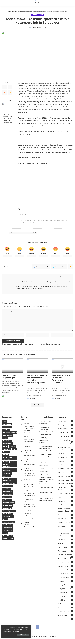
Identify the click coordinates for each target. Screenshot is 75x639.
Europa (13, 233)
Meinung (61, 515)
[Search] (71, 3)
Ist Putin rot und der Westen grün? (30, 454)
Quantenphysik (7, 505)
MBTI (59, 497)
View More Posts (65, 277)
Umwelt (60, 611)
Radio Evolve (7, 508)
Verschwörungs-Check (65, 535)
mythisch (62, 589)
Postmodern (64, 592)
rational (62, 596)
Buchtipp (61, 461)
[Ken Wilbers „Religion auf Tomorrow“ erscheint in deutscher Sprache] (37, 365)
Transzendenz (7, 530)
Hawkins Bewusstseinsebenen (30, 526)
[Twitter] (10, 87)
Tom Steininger (7, 527)
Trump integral (7, 535)
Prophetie (61, 543)
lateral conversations (9, 483)
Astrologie (6, 429)
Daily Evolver (7, 440)
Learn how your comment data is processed (44, 344)
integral (62, 581)
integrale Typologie (64, 476)
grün (14, 449)
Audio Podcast (63, 429)
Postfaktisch (7, 497)
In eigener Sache (63, 469)
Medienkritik (62, 501)
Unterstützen (36, 636)
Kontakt (45, 636)
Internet (21, 233)
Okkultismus (62, 526)
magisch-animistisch (66, 585)
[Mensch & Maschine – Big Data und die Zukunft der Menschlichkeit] (7, 108)
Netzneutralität (31, 233)
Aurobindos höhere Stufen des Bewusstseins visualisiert (61, 379)
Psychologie (62, 551)
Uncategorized (63, 615)
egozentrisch (64, 573)
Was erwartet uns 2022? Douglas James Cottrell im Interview (46, 498)
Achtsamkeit (7, 424)
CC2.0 (32, 223)
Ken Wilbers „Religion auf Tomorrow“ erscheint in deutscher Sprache (37, 379)
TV (59, 607)
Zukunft (60, 619)
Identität (5, 461)
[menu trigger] (4, 3)
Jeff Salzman (7, 473)
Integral (13, 461)
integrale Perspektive (6, 465)
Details (16, 631)
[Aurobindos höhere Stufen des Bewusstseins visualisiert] (62, 365)
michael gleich (7, 491)
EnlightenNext (7, 443)
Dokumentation (65, 570)
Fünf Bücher (62, 465)
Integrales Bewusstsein (7, 469)
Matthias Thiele (7, 486)
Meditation (61, 505)
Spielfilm (62, 600)
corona (5, 438)
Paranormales (62, 530)
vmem (5, 538)
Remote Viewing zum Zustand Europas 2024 (29, 484)
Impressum (53, 636)
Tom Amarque (7, 524)
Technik (60, 604)
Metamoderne (62, 518)
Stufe (4, 519)
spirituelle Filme (63, 566)
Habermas (6, 452)
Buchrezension (62, 457)
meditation (6, 488)
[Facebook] (4, 87)
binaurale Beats (7, 435)
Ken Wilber (6, 476)
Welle (11, 538)
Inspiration (61, 472)
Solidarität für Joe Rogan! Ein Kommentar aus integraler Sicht (46, 490)
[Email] (10, 92)
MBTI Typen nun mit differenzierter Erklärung (46, 440)
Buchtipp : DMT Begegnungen (9, 376)
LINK (38, 286)
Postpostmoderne (8, 502)
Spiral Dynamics (7, 516)
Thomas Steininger (8, 522)
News (41, 14)
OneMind (35, 27)
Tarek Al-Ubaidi (65, 436)
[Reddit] (4, 92)
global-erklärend (65, 577)
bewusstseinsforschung (10, 432)
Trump (5, 533)
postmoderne (7, 500)
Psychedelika (62, 547)
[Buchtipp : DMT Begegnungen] (12, 365)
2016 (4, 421)
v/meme (62, 562)
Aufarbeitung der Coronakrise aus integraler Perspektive (29, 429)
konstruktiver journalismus (7, 479)
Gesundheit (6, 449)
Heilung (5, 454)
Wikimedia (21, 223)
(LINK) (18, 288)
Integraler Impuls (63, 480)
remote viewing (7, 513)
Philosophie (62, 540)
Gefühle (12, 446)
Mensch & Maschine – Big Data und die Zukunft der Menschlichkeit (7, 118)
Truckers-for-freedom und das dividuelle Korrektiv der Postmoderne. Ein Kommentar (46, 479)
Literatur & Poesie (64, 494)
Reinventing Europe (9, 511)
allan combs (6, 427)
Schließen (23, 635)
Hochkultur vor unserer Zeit (7, 458)
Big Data (34, 14)
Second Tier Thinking (65, 555)
